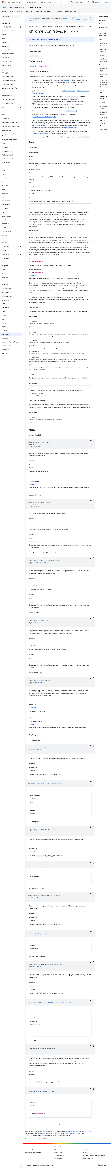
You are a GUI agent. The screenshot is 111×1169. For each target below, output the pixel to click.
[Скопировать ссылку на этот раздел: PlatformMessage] (45, 307)
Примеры (59, 11)
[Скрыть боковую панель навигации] (21, 1166)
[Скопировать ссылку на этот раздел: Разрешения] (42, 51)
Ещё (61, 2)
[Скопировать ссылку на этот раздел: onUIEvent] (38, 1040)
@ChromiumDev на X (88, 1150)
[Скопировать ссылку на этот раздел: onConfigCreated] (45, 740)
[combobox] (76, 2)
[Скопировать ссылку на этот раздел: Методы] (38, 430)
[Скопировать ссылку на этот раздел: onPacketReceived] (45, 888)
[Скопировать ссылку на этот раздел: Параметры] (37, 461)
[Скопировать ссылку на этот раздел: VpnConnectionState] (47, 401)
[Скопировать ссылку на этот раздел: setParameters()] (44, 673)
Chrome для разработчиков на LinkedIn (93, 1155)
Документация (31, 2)
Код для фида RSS (87, 1158)
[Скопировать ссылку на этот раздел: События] (39, 735)
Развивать (19, 11)
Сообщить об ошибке (31, 1150)
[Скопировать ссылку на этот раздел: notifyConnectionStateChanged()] (57, 553)
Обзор (4, 11)
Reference (31, 7)
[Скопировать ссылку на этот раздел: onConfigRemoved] (45, 822)
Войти (107, 2)
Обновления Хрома (59, 1150)
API (40, 7)
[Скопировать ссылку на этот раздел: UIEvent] (37, 374)
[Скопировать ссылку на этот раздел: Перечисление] (39, 316)
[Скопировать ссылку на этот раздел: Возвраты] (36, 477)
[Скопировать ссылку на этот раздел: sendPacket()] (41, 613)
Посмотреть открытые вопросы (34, 1152)
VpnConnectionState (36, 585)
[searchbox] (11, 16)
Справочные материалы (43, 11)
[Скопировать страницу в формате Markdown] (74, 31)
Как (27, 11)
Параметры (34, 707)
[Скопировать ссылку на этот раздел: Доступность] (43, 61)
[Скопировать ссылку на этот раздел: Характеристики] (40, 152)
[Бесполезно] (90, 26)
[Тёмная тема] (90, 440)
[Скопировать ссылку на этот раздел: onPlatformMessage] (47, 957)
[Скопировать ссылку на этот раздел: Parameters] (40, 147)
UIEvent (34, 1105)
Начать (11, 11)
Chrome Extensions (17, 7)
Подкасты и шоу (58, 1158)
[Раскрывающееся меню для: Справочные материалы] (52, 11)
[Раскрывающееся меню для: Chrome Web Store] (78, 11)
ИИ (32, 11)
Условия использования (32, 1165)
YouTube (84, 1152)
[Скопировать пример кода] (93, 440)
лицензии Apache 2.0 (45, 1133)
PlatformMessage (36, 1024)
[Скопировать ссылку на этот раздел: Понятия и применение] (53, 71)
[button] (11, 281)
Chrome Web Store (70, 11)
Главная (31, 26)
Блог (55, 2)
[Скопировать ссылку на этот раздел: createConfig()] (42, 435)
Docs (4, 7)
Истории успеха (46, 2)
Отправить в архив (59, 1155)
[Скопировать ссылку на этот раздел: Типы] (35, 142)
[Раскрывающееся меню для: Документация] (38, 2)
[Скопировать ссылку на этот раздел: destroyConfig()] (43, 495)
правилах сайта (73, 1133)
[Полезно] (87, 26)
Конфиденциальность (46, 1165)
